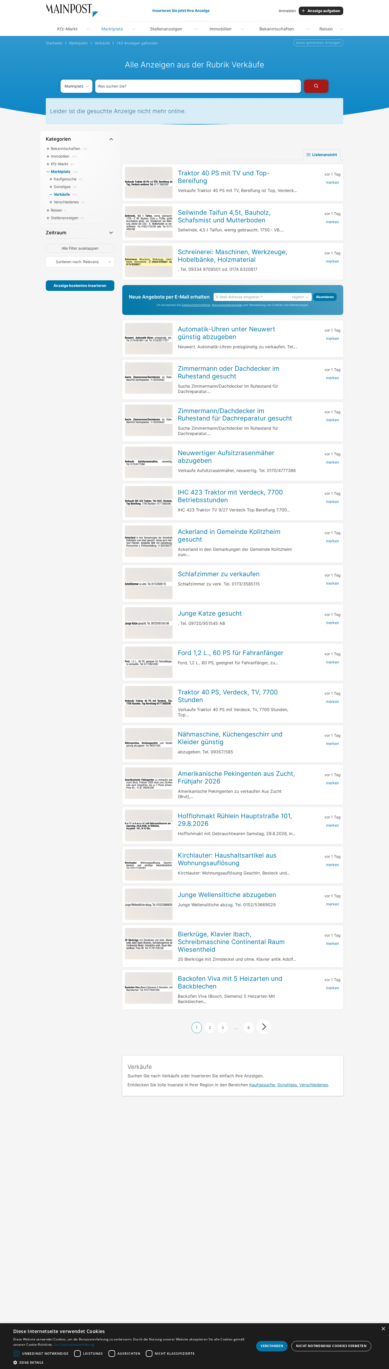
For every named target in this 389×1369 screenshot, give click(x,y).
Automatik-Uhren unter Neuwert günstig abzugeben (226, 333)
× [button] (383, 1329)
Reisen (326, 28)
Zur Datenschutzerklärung (74, 1344)
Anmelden (287, 10)
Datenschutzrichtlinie (196, 305)
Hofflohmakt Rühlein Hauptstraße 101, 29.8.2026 (235, 819)
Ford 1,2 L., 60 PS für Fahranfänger (230, 653)
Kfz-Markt (67, 28)
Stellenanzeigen (166, 28)
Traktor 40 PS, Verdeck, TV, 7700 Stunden (228, 696)
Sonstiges (287, 1084)
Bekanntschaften (276, 28)
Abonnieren (325, 297)
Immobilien (221, 28)
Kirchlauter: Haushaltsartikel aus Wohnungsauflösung (227, 859)
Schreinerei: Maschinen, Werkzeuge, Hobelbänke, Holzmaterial (232, 255)
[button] (130, 1362)
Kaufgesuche (262, 1084)
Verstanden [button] (272, 1346)
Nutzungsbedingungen (227, 305)
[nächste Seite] (263, 1027)
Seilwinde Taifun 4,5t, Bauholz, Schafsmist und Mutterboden (224, 216)
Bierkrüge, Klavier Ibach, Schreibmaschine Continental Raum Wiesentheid (231, 941)
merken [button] (332, 182)
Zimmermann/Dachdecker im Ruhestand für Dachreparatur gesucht (235, 414)
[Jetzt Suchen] (316, 86)
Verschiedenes (313, 1084)
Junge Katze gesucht (210, 613)
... (235, 1027)
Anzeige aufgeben (323, 10)
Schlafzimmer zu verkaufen (219, 574)
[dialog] (194, 1346)
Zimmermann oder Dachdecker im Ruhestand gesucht (228, 372)
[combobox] (198, 86)
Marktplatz (112, 28)
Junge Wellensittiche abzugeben (227, 895)
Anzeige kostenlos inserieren (79, 285)
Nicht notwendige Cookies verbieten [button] (331, 1346)
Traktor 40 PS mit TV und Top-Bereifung (224, 177)
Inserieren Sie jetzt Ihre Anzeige (181, 10)
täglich (298, 297)
